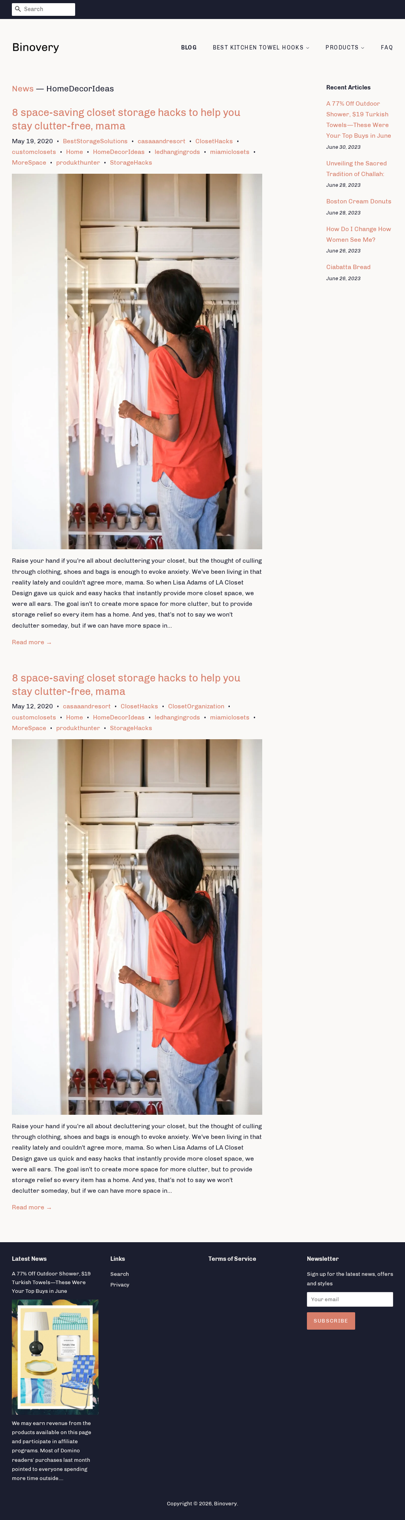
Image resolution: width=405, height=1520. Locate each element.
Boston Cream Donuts (359, 201)
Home (74, 152)
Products (343, 47)
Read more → (32, 642)
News (23, 88)
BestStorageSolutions (95, 141)
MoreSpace (29, 162)
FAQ (387, 47)
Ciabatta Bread (348, 267)
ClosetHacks (214, 141)
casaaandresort (161, 141)
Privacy (119, 1284)
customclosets (34, 152)
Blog (189, 47)
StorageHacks (131, 162)
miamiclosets (230, 152)
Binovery (225, 1503)
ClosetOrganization (196, 706)
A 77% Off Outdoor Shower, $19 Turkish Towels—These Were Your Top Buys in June (51, 1282)
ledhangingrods (177, 152)
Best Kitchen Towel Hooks (259, 47)
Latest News (29, 1258)
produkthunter (78, 162)
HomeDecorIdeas (119, 152)
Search (119, 1274)
